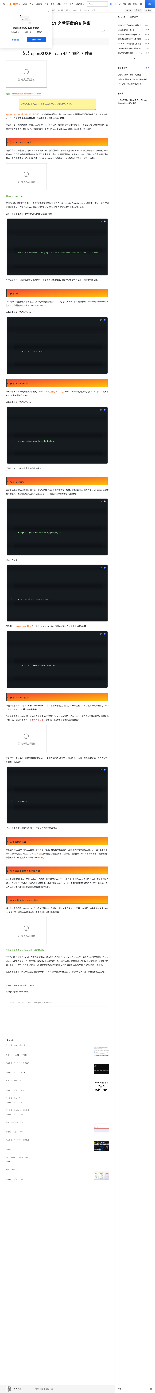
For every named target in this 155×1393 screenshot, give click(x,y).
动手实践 (52, 10)
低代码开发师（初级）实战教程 (129, 74)
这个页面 (38, 853)
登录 (149, 4)
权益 (46, 4)
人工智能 (9, 1045)
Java (15, 1098)
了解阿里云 (80, 4)
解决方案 (39, 4)
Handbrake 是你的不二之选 (51, 391)
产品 (31, 4)
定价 (52, 4)
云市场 (59, 4)
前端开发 (22, 1045)
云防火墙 (20, 1003)
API (26, 1157)
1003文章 (39, 1389)
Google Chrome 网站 (22, 626)
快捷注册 (15, 39)
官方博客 (60, 10)
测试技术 (26, 1110)
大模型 (24, 4)
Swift (15, 1080)
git (20, 1080)
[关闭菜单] (4, 4)
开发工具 (26, 1063)
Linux (29, 1003)
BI (19, 1098)
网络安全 (49, 1003)
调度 (17, 1169)
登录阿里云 (36, 39)
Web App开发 (38, 1003)
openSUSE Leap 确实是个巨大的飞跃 (22, 114)
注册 (141, 4)
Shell (21, 1122)
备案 (129, 4)
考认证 (68, 10)
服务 (71, 4)
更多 (147, 68)
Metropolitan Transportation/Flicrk (26, 93)
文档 (124, 4)
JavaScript (17, 1063)
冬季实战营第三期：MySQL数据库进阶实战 (133, 79)
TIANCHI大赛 (77, 10)
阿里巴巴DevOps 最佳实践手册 (129, 84)
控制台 (135, 4)
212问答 (49, 1389)
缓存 (15, 1045)
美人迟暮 (17, 1389)
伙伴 (65, 4)
